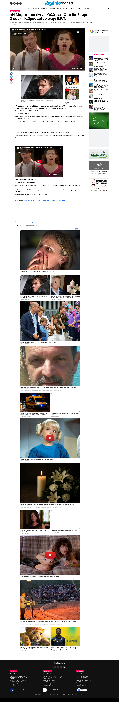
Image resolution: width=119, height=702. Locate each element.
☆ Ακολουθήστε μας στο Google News (26, 222)
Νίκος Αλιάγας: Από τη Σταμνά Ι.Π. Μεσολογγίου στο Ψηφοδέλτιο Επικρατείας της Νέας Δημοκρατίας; (101, 64)
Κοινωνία (59, 8)
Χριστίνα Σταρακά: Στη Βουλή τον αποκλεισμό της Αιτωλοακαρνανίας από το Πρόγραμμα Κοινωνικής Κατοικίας (100, 108)
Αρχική (29, 8)
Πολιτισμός (79, 8)
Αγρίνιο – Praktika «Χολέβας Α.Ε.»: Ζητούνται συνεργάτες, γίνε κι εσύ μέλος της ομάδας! (100, 80)
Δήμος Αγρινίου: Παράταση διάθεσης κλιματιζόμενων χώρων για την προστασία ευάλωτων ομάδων (100, 96)
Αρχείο (39, 694)
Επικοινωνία (45, 694)
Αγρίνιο (35, 8)
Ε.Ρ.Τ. (24, 225)
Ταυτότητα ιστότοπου (79, 694)
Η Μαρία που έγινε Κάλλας (32, 225)
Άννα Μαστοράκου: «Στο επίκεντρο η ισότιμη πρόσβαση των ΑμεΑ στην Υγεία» (101, 69)
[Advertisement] (50, 127)
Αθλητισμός (72, 8)
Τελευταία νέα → (99, 54)
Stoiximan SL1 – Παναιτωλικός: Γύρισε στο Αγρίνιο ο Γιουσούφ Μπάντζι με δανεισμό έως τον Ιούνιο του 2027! (101, 58)
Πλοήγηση (52, 694)
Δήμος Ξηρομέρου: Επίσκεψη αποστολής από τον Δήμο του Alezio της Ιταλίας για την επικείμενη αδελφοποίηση (101, 75)
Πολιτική (65, 8)
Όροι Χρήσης (59, 694)
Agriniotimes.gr (14, 25)
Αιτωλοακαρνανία (42, 8)
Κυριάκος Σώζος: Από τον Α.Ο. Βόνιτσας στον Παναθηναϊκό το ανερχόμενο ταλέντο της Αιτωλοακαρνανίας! (101, 102)
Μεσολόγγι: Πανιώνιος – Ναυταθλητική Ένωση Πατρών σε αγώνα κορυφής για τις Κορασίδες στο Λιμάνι (101, 85)
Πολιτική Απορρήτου (68, 694)
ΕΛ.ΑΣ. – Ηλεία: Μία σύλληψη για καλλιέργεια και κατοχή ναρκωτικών (101, 91)
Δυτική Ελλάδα (51, 8)
